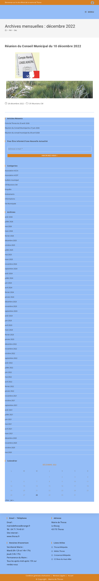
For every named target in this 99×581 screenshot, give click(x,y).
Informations (10, 199)
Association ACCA (11, 170)
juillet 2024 (9, 278)
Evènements (9, 194)
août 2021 (9, 410)
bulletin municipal (12, 180)
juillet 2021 (9, 414)
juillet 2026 (9, 221)
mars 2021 (9, 433)
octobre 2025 (10, 245)
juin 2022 (8, 372)
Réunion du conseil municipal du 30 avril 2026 (22, 133)
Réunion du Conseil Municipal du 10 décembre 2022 (43, 46)
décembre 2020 (11, 438)
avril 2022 (8, 382)
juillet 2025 (9, 250)
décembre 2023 (11, 301)
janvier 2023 (9, 339)
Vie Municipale (10, 203)
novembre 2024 (11, 264)
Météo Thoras (59, 551)
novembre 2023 (11, 306)
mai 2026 (8, 226)
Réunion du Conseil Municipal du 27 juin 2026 (22, 128)
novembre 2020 (11, 443)
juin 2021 (8, 419)
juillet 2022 (9, 367)
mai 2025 (8, 254)
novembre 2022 (11, 349)
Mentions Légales (59, 576)
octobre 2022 (10, 353)
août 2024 (9, 273)
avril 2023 (8, 325)
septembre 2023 (11, 311)
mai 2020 (8, 452)
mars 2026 (9, 231)
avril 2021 (8, 429)
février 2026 (9, 236)
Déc (15, 30)
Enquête (8, 189)
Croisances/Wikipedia (62, 555)
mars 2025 (9, 259)
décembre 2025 (11, 240)
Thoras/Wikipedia (60, 547)
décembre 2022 (11, 344)
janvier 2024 (9, 297)
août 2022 (9, 363)
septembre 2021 (11, 405)
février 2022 (9, 386)
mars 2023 (9, 330)
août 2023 (9, 316)
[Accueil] (6, 30)
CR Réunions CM (36, 103)
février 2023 (9, 334)
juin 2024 (8, 283)
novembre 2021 (11, 396)
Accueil (70, 576)
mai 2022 (8, 377)
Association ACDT (11, 175)
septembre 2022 (11, 358)
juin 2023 (8, 320)
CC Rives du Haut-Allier (62, 559)
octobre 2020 (10, 447)
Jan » (12, 500)
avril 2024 (8, 287)
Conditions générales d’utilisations (38, 576)
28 (37, 495)
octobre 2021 (10, 400)
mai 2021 (8, 424)
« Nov (7, 500)
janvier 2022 (9, 391)
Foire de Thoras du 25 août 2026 (17, 123)
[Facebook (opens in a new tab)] (92, 3)
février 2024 (9, 292)
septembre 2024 (11, 268)
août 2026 (9, 217)
